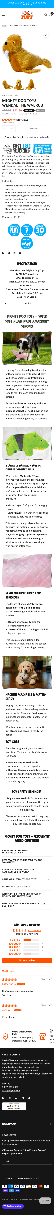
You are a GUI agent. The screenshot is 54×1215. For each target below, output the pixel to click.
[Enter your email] (49, 1161)
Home (4, 25)
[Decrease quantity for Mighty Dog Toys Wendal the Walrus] (4, 128)
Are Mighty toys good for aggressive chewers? (18, 870)
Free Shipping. (7, 114)
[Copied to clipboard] (20, 253)
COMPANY (9, 1123)
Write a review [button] (27, 960)
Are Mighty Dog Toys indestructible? (15, 851)
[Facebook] (3, 253)
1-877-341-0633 (10, 1087)
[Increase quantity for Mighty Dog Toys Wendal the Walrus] (12, 128)
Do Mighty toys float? (16, 886)
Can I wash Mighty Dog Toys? (20, 879)
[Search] (45, 15)
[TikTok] (31, 1098)
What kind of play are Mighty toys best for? (23, 904)
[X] (9, 253)
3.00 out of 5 (34, 930)
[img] (9, 979)
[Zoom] (46, 34)
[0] (50, 15)
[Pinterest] (15, 253)
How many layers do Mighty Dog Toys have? (22, 861)
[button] (9, 119)
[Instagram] (12, 1098)
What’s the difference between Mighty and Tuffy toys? (21, 895)
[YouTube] (18, 1098)
